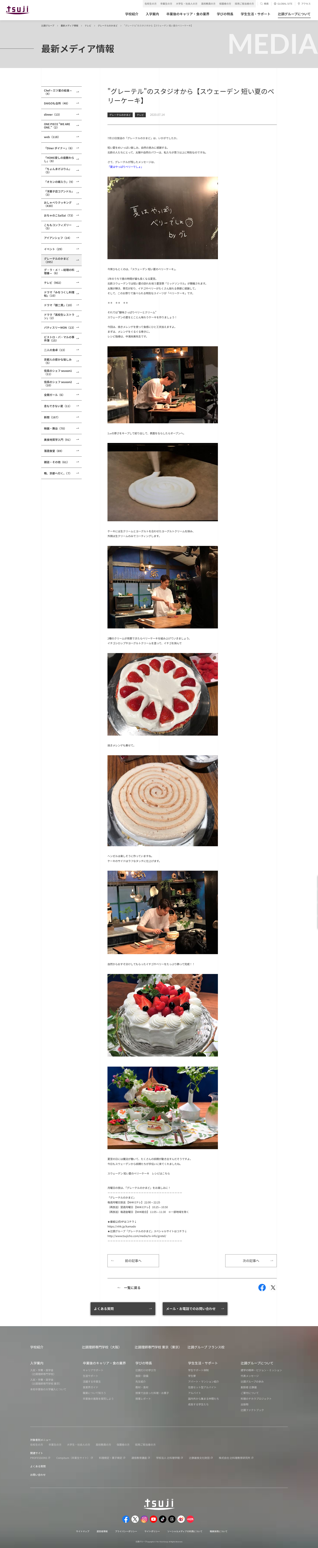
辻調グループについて (257, 1363)
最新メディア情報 (69, 25)
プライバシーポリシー (126, 1531)
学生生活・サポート (203, 1363)
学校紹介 (36, 1347)
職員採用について (218, 1531)
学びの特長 (143, 1363)
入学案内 (36, 1363)
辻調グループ (47, 25)
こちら (166, 1173)
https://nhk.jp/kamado (121, 1226)
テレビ (88, 25)
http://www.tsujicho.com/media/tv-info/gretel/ (136, 1236)
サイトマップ (82, 1531)
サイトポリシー (152, 1531)
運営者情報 (102, 1531)
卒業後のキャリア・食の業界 (104, 1363)
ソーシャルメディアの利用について (184, 1531)
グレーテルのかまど (108, 25)
